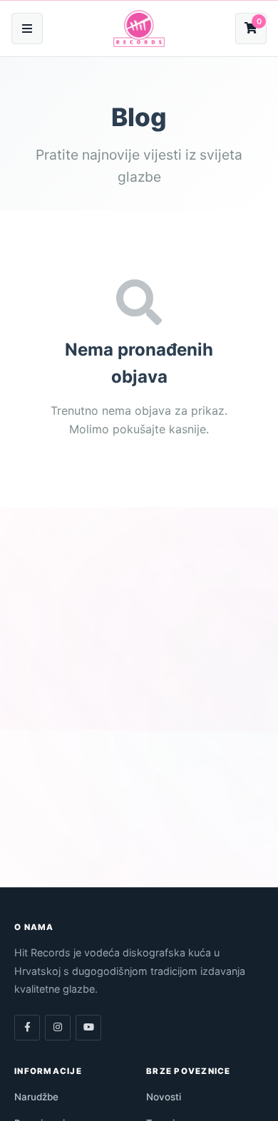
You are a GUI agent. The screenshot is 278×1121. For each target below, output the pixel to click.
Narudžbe (36, 1096)
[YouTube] (88, 1027)
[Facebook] (27, 1027)
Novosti (163, 1096)
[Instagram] (58, 1027)
